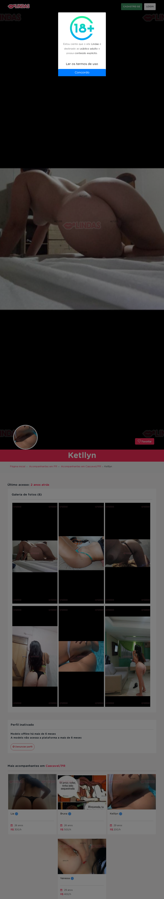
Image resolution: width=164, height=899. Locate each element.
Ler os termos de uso (82, 64)
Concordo (82, 72)
